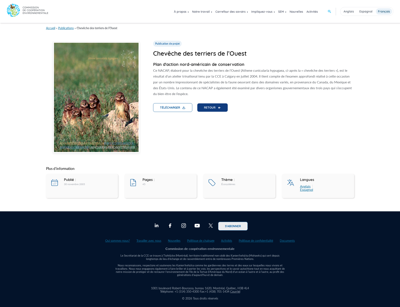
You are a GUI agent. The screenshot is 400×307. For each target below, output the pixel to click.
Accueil (50, 28)
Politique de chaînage (200, 241)
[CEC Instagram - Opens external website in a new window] (183, 226)
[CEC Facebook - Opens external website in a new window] (170, 226)
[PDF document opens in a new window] (96, 98)
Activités (312, 12)
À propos (180, 12)
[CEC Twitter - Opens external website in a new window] (210, 226)
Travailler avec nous (148, 241)
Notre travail (201, 12)
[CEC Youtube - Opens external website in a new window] (197, 226)
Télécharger (170, 107)
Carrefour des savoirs (230, 12)
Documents (287, 241)
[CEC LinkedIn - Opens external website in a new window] (156, 226)
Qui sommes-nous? (117, 241)
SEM (281, 12)
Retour (209, 107)
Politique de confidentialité (256, 241)
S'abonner (233, 226)
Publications (66, 28)
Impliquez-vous (261, 12)
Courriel (235, 291)
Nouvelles (296, 12)
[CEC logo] (27, 11)
